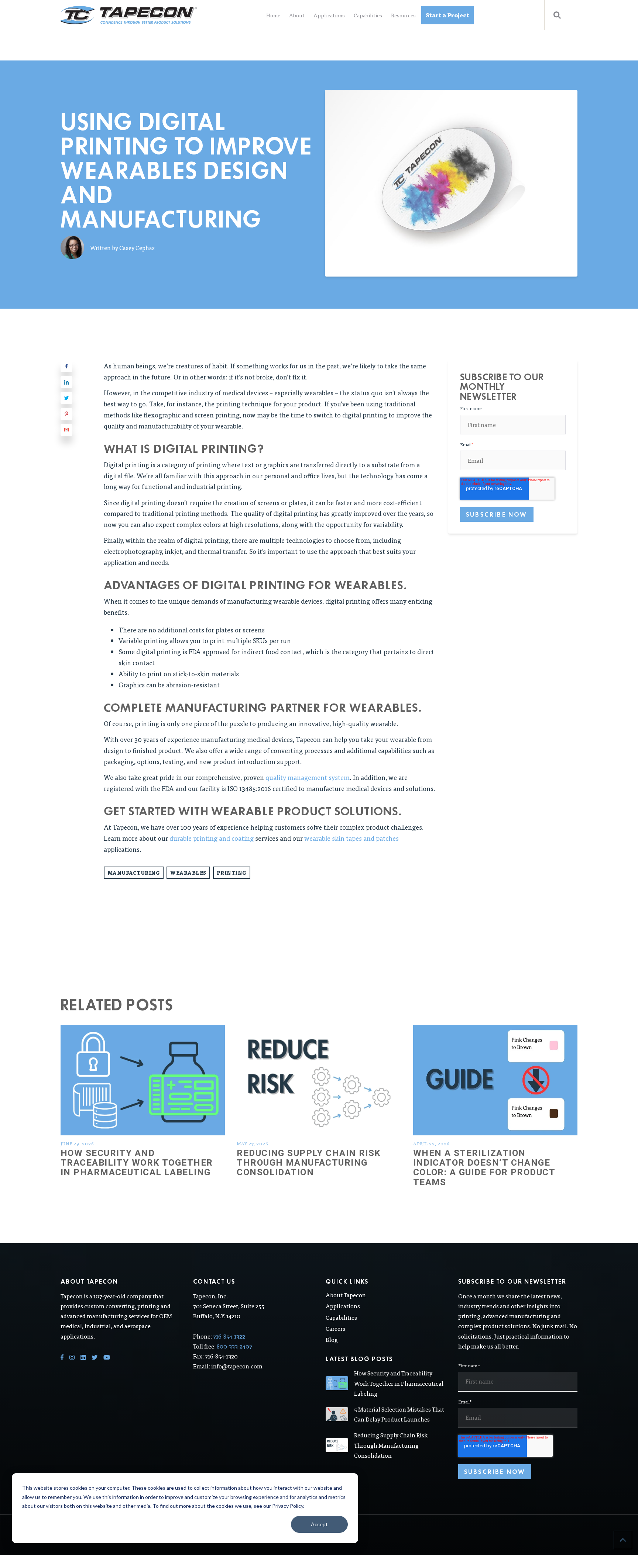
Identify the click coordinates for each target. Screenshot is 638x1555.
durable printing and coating (211, 838)
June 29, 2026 (77, 1143)
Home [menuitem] (273, 15)
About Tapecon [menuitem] (346, 1295)
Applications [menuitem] (329, 15)
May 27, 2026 (252, 1143)
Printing (232, 873)
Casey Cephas (137, 248)
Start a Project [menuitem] (447, 15)
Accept (319, 1524)
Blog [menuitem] (332, 1340)
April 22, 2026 (431, 1143)
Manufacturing (133, 873)
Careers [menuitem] (335, 1329)
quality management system (307, 777)
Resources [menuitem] (403, 15)
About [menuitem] (297, 15)
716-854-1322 (229, 1336)
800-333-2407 (234, 1346)
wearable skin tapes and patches (351, 838)
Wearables (188, 873)
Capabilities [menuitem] (368, 15)
